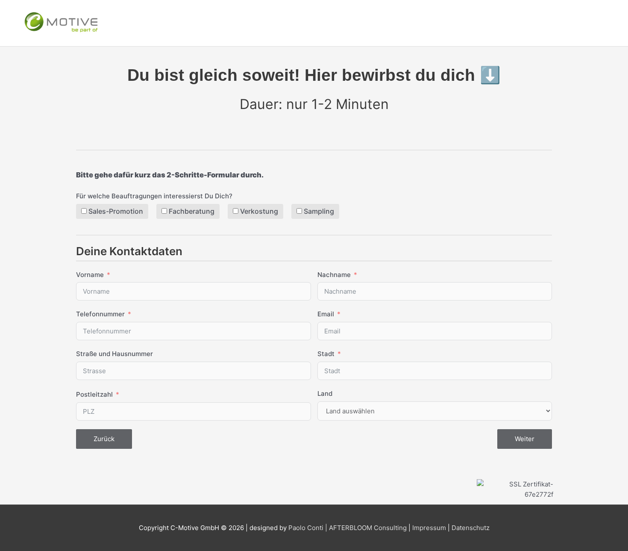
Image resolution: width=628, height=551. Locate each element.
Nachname (334, 275)
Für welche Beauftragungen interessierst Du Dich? (154, 196)
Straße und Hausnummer (114, 354)
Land (324, 393)
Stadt (326, 354)
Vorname (90, 275)
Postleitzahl (94, 394)
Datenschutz (471, 528)
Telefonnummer (100, 314)
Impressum (429, 528)
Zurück (104, 439)
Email (325, 314)
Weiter (524, 439)
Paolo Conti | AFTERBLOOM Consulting (347, 528)
